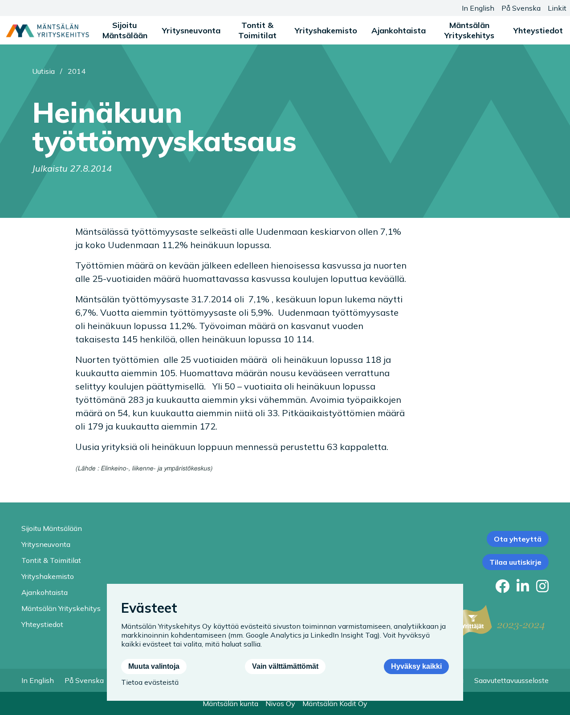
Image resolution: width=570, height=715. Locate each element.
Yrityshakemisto (326, 30)
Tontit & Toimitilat (257, 30)
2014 (77, 71)
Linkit (557, 8)
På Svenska (521, 8)
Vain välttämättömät (285, 666)
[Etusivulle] (47, 30)
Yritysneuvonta (191, 30)
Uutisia (43, 71)
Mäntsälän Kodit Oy (334, 703)
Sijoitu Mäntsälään (124, 30)
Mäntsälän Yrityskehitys (469, 30)
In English (478, 8)
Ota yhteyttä (518, 538)
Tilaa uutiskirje (515, 562)
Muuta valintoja (153, 666)
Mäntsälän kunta (230, 703)
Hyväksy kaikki (416, 666)
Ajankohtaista (398, 30)
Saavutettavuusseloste (511, 680)
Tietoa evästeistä (150, 682)
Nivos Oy (280, 703)
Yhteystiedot (538, 30)
